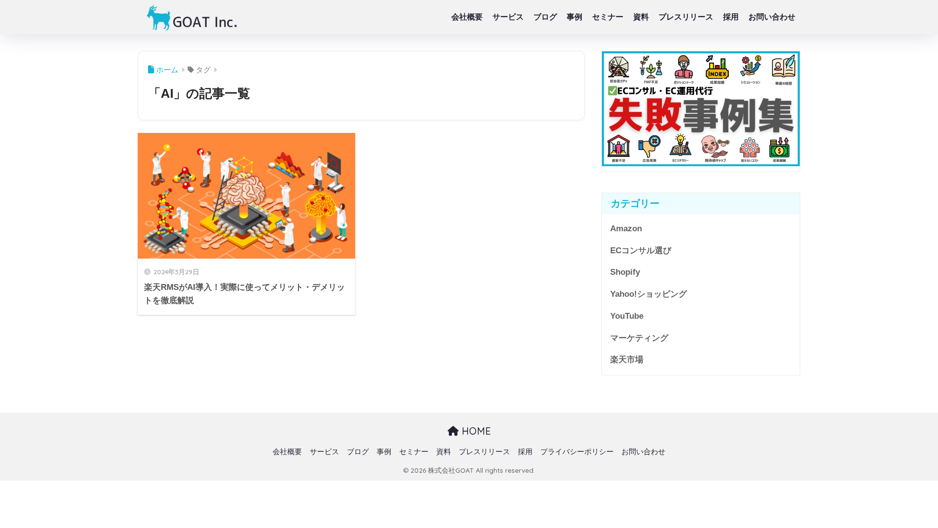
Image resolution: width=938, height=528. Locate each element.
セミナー (607, 17)
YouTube (626, 316)
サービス (508, 17)
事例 (574, 17)
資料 (641, 17)
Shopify (625, 272)
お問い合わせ (771, 17)
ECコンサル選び (640, 250)
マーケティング (639, 338)
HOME (475, 431)
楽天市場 (626, 359)
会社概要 (467, 17)
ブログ (545, 17)
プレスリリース (686, 17)
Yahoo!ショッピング (648, 294)
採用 (731, 17)
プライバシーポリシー (577, 452)
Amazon (626, 228)
